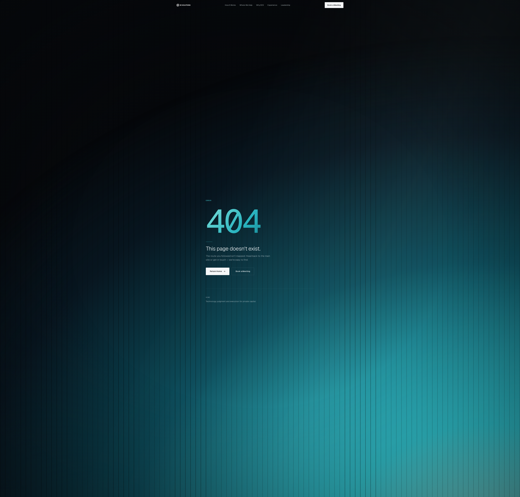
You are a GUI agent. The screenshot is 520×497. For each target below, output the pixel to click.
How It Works (230, 5)
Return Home (217, 271)
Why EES (260, 5)
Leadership (285, 5)
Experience (272, 5)
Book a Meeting (334, 5)
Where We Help (246, 5)
